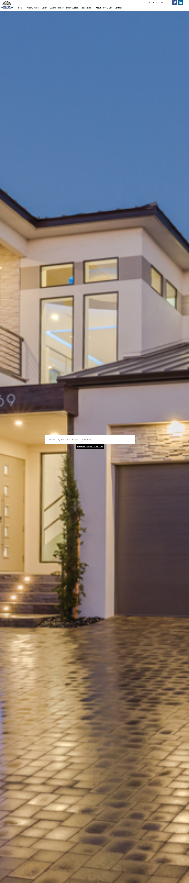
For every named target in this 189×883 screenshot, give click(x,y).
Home (20, 8)
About (98, 8)
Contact (118, 8)
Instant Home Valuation (68, 8)
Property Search (32, 8)
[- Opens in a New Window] (174, 2)
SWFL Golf (107, 8)
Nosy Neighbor (87, 8)
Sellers (45, 8)
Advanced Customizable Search (90, 447)
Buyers (53, 8)
